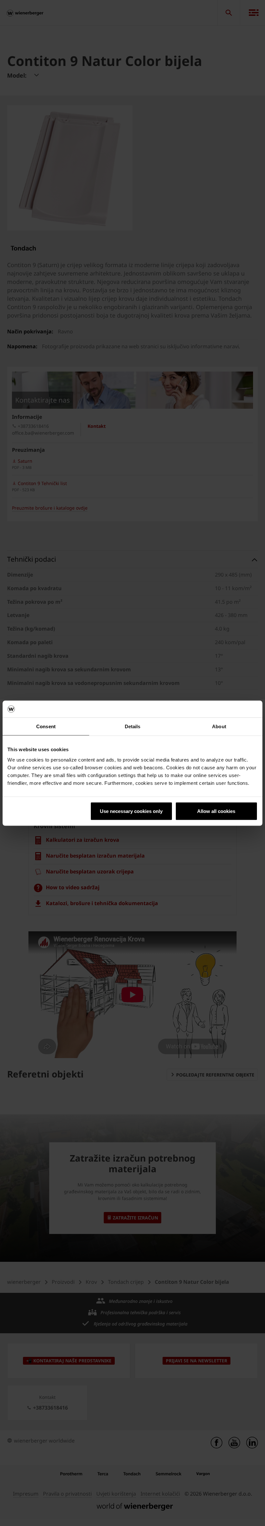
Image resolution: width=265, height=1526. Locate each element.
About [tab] (219, 726)
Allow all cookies (216, 811)
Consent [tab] (46, 726)
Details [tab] (133, 726)
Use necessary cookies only (131, 811)
